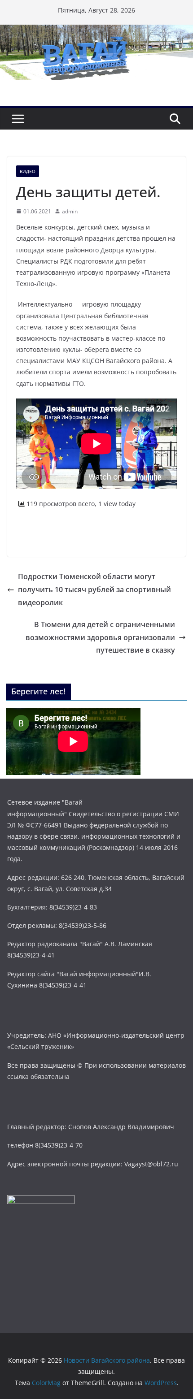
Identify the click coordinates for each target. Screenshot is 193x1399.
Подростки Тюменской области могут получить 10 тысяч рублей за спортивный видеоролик (94, 589)
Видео (27, 171)
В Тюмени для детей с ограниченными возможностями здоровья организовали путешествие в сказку (100, 637)
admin (70, 211)
